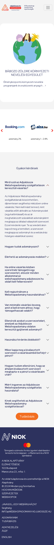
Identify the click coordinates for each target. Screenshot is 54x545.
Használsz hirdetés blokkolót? (22, 339)
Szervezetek (10, 493)
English (7, 537)
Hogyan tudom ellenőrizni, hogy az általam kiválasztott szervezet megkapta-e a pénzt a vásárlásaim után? (25, 370)
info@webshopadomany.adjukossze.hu (26, 511)
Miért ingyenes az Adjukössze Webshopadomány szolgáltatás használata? (23, 387)
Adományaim (10, 517)
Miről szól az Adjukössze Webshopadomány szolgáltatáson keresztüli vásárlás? (25, 185)
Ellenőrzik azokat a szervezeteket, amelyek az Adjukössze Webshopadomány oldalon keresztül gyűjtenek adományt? (25, 325)
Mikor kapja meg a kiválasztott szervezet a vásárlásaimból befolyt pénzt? (25, 352)
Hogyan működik (12, 489)
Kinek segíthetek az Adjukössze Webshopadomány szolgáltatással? (23, 403)
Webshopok (9, 497)
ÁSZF (5, 530)
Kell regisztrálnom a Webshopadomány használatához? (25, 293)
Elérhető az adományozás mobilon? (25, 257)
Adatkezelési (10, 527)
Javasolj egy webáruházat (19, 504)
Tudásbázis (27, 416)
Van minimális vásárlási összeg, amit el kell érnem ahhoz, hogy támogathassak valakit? (23, 307)
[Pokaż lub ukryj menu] (48, 8)
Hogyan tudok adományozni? (22, 246)
